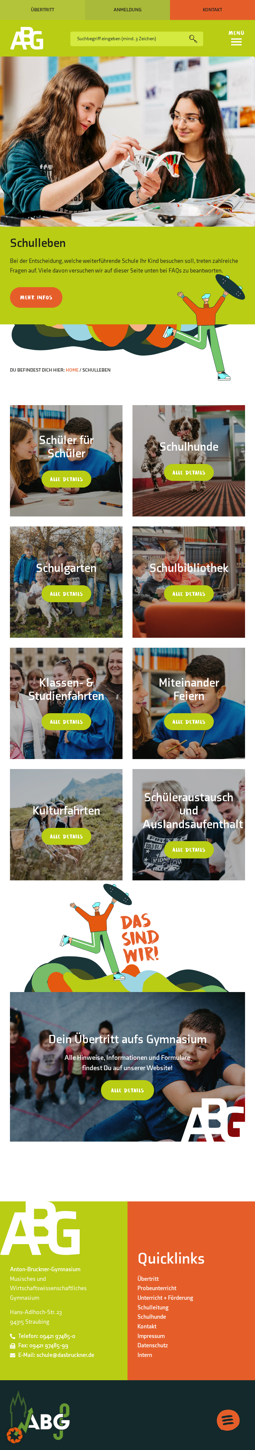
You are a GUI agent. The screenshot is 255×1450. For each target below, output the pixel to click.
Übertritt (148, 1279)
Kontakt (146, 1326)
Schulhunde (151, 1316)
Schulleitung (153, 1307)
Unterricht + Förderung (165, 1297)
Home (72, 370)
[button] (14, 1435)
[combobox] (129, 39)
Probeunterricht (156, 1288)
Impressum (151, 1336)
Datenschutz (152, 1345)
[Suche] (196, 39)
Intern (144, 1355)
